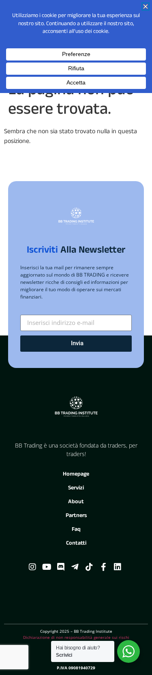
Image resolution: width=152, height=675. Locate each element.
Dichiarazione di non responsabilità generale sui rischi (76, 637)
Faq (76, 530)
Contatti (76, 543)
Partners (76, 516)
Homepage (76, 474)
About (76, 502)
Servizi (76, 488)
